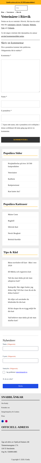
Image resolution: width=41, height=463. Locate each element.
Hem (2, 12)
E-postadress (6, 111)
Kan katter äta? (14, 191)
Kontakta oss (5, 407)
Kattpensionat (13, 185)
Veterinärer (10, 12)
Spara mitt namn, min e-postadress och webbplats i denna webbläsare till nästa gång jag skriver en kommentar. (20, 128)
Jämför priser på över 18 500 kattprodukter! (20, 2)
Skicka (20, 386)
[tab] (37, 8)
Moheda (33, 25)
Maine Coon (13, 214)
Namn (4, 97)
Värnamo (25, 25)
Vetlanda (11, 28)
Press (3, 416)
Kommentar (6, 55)
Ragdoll (11, 221)
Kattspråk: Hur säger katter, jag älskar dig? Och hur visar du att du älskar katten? (22, 290)
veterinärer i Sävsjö (14, 25)
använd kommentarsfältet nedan (12, 36)
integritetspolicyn (21, 372)
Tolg (2, 28)
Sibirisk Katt (13, 227)
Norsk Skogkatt (14, 233)
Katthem (11, 179)
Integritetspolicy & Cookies (10, 412)
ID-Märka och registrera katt (19, 272)
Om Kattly (4, 403)
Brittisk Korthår (14, 239)
